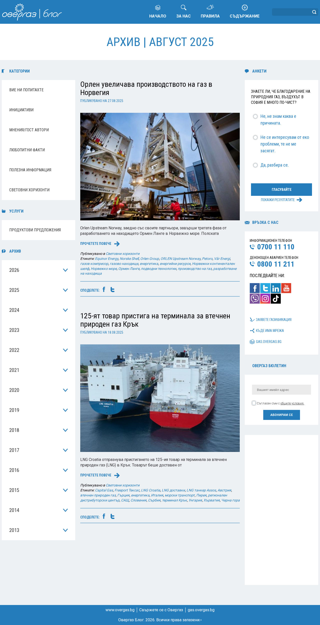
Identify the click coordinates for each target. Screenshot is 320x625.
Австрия (224, 490)
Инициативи (21, 110)
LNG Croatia (150, 490)
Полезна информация (30, 170)
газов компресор (94, 264)
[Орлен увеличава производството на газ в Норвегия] (160, 166)
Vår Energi (222, 259)
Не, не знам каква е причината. (278, 120)
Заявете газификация (274, 320)
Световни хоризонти (29, 190)
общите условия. (292, 403)
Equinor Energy (106, 259)
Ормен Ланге (129, 269)
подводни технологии (158, 269)
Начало (157, 16)
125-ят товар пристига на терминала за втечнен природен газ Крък (155, 319)
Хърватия (212, 500)
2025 (14, 290)
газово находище (124, 264)
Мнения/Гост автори (29, 130)
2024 (14, 310)
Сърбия (154, 500)
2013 (14, 530)
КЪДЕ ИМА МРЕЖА (270, 331)
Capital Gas (104, 490)
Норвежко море (104, 269)
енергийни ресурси (175, 264)
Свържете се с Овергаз (161, 609)
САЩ (125, 500)
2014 (14, 510)
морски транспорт (180, 495)
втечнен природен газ (98, 495)
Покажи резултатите (278, 200)
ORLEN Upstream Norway (180, 259)
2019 (14, 410)
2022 (14, 350)
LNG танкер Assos (201, 490)
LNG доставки (173, 490)
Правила (210, 16)
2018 (14, 430)
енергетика (149, 264)
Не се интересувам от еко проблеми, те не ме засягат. (284, 144)
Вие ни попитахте (26, 90)
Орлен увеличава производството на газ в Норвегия (146, 88)
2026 (14, 270)
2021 (14, 370)
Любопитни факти (27, 150)
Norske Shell (129, 259)
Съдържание (245, 16)
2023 (14, 330)
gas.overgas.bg (269, 342)
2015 (14, 490)
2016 (14, 470)
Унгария (195, 500)
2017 (14, 450)
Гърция (123, 495)
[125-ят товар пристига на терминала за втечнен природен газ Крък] (160, 397)
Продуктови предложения (35, 230)
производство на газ (195, 269)
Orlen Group (149, 259)
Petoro (207, 259)
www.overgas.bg (120, 609)
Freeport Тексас (127, 490)
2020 (14, 390)
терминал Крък (174, 500)
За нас (183, 16)
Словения (138, 500)
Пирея (201, 495)
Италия (157, 495)
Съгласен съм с (280, 403)
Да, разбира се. (274, 165)
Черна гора (230, 500)
